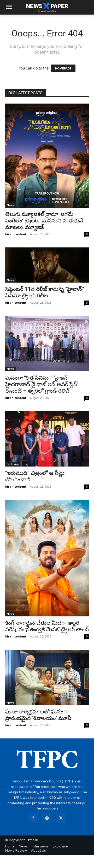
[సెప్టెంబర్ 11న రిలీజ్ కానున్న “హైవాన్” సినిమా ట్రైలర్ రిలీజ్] (47, 265)
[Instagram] (47, 818)
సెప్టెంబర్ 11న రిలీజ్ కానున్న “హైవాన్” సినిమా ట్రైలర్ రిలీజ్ (44, 292)
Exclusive (13, 464)
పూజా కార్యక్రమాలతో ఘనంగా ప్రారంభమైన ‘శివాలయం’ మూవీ (38, 715)
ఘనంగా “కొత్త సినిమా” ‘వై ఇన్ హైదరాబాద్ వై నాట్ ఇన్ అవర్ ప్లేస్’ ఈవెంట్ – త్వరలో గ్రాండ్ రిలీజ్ (41, 384)
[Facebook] (33, 818)
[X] (61, 818)
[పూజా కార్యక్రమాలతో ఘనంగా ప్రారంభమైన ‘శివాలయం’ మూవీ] (47, 677)
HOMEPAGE (63, 68)
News (10, 205)
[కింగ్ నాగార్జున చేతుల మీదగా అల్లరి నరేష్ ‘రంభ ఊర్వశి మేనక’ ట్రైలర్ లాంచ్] (47, 558)
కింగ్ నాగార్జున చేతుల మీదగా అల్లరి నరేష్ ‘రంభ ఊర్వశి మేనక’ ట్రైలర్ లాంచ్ (47, 626)
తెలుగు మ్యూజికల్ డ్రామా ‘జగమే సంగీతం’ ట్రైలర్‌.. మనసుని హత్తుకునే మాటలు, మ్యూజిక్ (44, 220)
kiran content (15, 234)
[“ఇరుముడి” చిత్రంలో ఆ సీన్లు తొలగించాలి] (47, 439)
